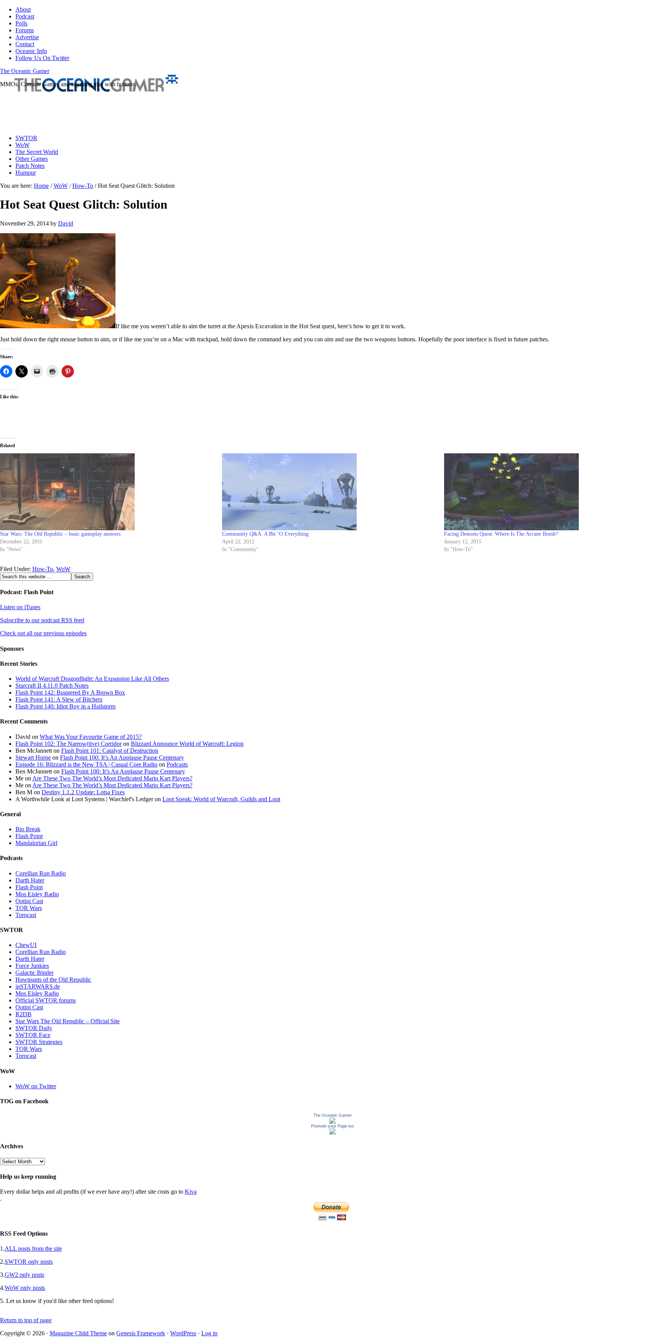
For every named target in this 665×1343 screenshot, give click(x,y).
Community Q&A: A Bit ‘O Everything (265, 534)
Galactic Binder (34, 972)
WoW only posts (25, 1288)
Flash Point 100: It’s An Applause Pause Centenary (122, 757)
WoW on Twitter (35, 1086)
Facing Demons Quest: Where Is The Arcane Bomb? (501, 534)
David (65, 223)
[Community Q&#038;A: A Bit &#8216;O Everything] (329, 491)
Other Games (31, 158)
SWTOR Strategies (38, 1042)
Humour (25, 172)
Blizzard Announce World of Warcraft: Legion (187, 743)
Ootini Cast (29, 901)
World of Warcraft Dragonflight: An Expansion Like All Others (92, 678)
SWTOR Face (32, 1035)
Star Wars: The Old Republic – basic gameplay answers (60, 534)
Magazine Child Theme (78, 1333)
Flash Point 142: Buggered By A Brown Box (70, 692)
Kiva (191, 1191)
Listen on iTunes (20, 607)
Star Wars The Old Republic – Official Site (67, 1021)
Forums (24, 30)
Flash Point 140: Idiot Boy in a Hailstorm (65, 706)
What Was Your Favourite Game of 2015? (91, 736)
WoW (22, 145)
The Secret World (36, 152)
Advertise (27, 37)
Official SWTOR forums (45, 1000)
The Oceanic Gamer (24, 71)
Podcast (24, 16)
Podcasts (177, 764)
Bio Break (27, 829)
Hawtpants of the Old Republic (53, 979)
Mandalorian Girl (36, 843)
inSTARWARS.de (37, 986)
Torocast (25, 915)
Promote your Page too (332, 1126)
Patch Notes (30, 165)
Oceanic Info (31, 51)
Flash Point (29, 836)
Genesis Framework (140, 1333)
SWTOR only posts (29, 1261)
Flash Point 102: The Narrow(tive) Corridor (68, 743)
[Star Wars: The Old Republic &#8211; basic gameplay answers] (107, 491)
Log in (209, 1333)
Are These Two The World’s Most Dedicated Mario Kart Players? (112, 778)
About (23, 9)
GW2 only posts (24, 1274)
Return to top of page (26, 1320)
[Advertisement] (140, 111)
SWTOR (26, 138)
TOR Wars (28, 908)
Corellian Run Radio (40, 873)
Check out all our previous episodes (43, 633)
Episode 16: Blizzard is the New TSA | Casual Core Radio (86, 764)
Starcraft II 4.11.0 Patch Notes (52, 685)
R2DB (23, 1014)
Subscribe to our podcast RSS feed (42, 620)
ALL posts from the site (33, 1248)
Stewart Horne (33, 757)
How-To (42, 569)
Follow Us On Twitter (42, 58)
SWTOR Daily (33, 1028)
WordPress (183, 1333)
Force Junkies (32, 965)
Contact (24, 44)
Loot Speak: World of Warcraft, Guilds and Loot (221, 799)
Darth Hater (29, 880)
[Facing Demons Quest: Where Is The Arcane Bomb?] (551, 491)
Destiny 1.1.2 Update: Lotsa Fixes (83, 792)
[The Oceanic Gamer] (332, 1121)
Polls (21, 23)
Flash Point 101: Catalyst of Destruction (109, 750)
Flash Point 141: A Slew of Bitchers (58, 699)
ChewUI (26, 945)
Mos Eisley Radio (37, 894)
